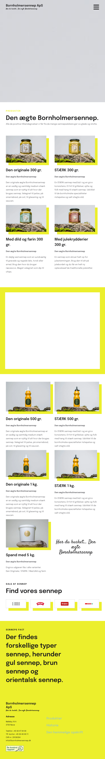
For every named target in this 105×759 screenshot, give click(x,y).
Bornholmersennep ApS (24, 5)
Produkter (54, 718)
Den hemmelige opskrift (64, 732)
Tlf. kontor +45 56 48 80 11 (17, 734)
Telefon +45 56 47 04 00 (16, 731)
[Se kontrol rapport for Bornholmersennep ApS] (24, 748)
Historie (52, 725)
